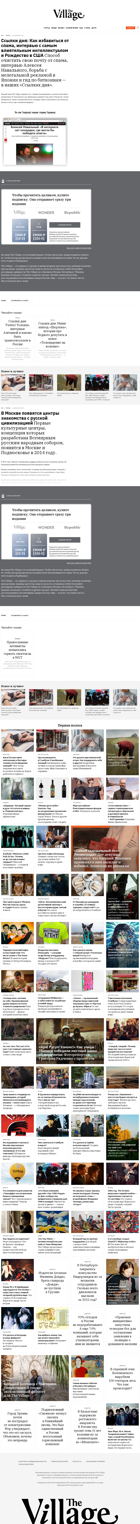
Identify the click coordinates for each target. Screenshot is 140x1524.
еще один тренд (113, 1139)
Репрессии (6, 1139)
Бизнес (61, 28)
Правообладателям (59, 1461)
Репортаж (6, 754)
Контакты (77, 1461)
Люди (54, 28)
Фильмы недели (43, 899)
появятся (33, 462)
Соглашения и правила (95, 1461)
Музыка (5, 947)
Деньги (5, 1187)
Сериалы (6, 802)
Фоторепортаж (44, 1043)
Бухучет (40, 802)
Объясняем (111, 754)
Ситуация (41, 947)
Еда (81, 28)
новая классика (8, 851)
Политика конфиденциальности (33, 1461)
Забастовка (42, 995)
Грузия (40, 1091)
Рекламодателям (26, 1464)
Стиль (87, 28)
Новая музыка (112, 898)
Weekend (17, 639)
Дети (93, 28)
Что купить (77, 802)
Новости (52, 1269)
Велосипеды (77, 1091)
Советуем (76, 899)
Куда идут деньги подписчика (79, 248)
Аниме (110, 947)
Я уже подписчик (13, 181)
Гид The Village (43, 754)
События (76, 1380)
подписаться (64, 225)
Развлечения (72, 28)
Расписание (42, 1139)
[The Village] (70, 15)
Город (47, 28)
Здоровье (76, 754)
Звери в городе (78, 947)
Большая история (80, 847)
